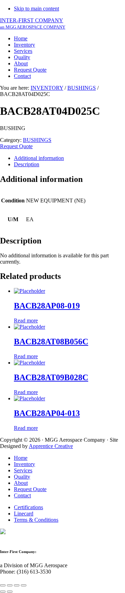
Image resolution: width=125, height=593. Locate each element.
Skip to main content (36, 8)
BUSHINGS (81, 88)
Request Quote (16, 146)
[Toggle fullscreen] (16, 585)
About (21, 483)
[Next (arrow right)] (9, 592)
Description (26, 164)
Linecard (23, 513)
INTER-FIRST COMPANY (32, 23)
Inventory (24, 464)
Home (20, 458)
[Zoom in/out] (23, 585)
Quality (22, 477)
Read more (26, 320)
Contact (22, 495)
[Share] (9, 585)
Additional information (39, 158)
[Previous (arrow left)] (3, 592)
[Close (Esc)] (3, 585)
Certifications (28, 507)
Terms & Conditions (36, 520)
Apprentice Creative (51, 446)
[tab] (69, 158)
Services (23, 470)
